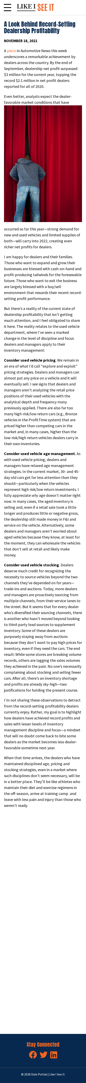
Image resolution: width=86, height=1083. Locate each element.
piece (11, 50)
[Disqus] (43, 867)
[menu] (7, 7)
